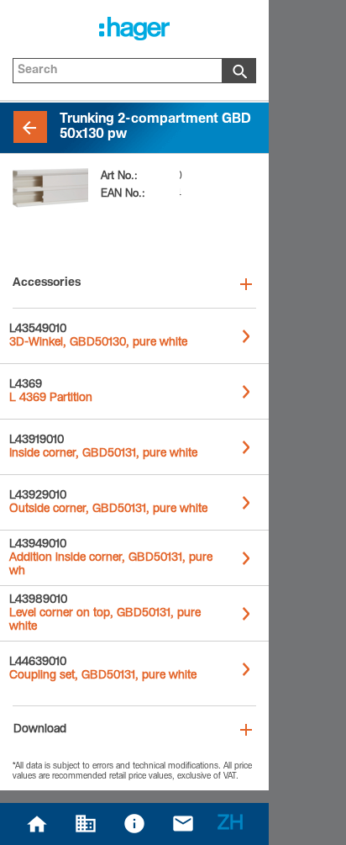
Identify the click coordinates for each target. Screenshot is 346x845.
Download (39, 730)
